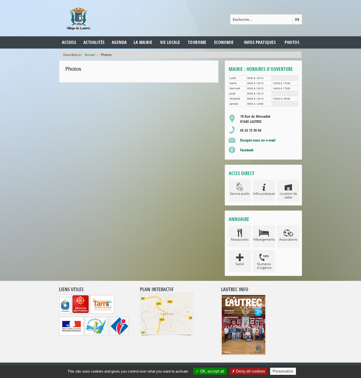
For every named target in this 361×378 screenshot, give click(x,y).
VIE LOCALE (170, 42)
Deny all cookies (250, 371)
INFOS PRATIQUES (260, 42)
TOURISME (197, 42)
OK (297, 19)
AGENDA (119, 42)
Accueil (69, 42)
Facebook (246, 150)
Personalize (283, 371)
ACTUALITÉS (94, 42)
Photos (292, 42)
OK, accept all (211, 371)
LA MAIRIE (143, 42)
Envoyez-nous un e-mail (258, 140)
